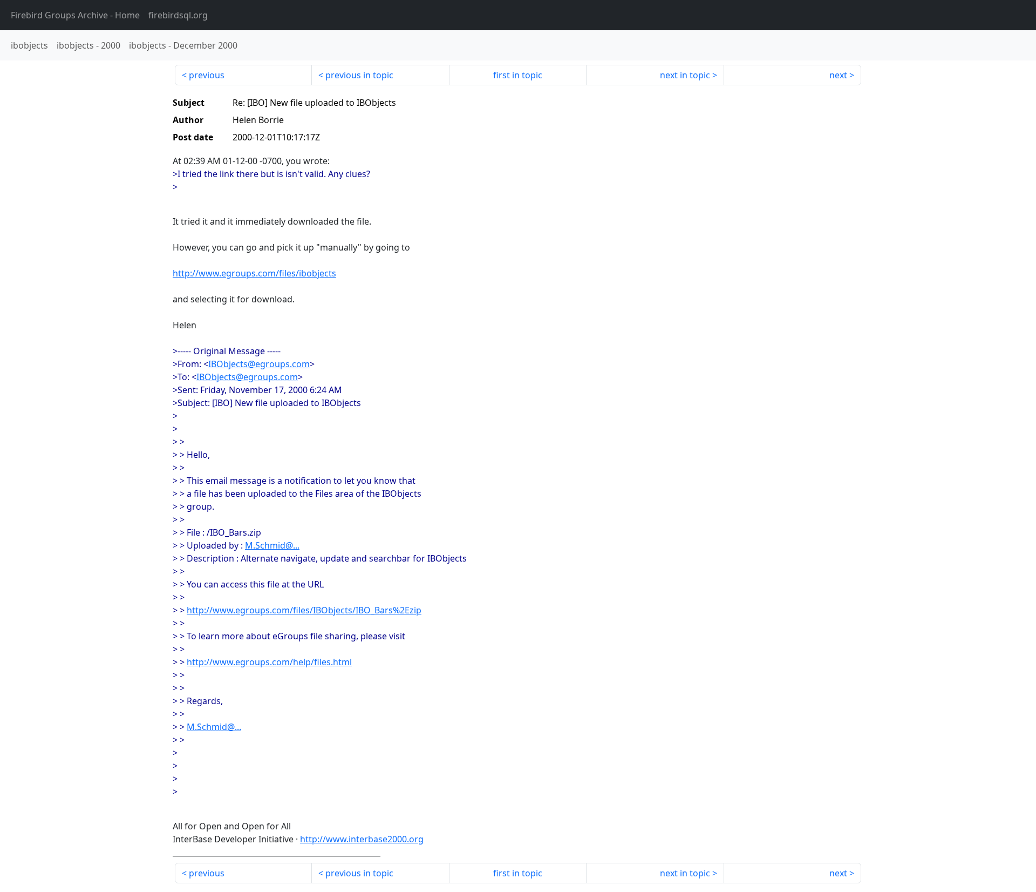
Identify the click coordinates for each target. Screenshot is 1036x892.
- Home (75, 15)
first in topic (517, 75)
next (838, 75)
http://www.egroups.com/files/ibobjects (254, 273)
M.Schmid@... (272, 545)
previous (206, 75)
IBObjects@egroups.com (259, 364)
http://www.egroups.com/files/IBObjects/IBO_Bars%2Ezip (304, 610)
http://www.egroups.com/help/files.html (269, 662)
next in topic (685, 75)
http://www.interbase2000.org (362, 839)
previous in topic (359, 75)
